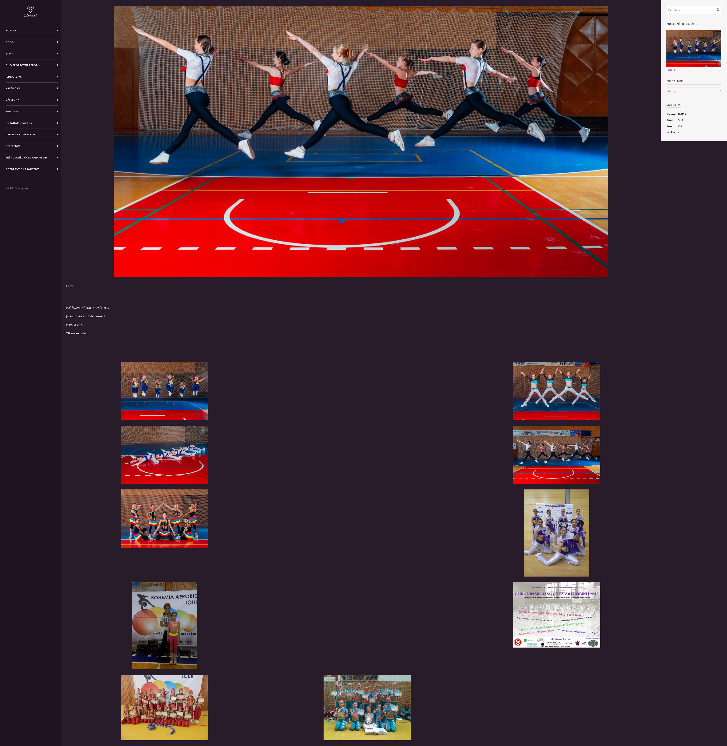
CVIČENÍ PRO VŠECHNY (21, 134)
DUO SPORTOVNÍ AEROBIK (23, 65)
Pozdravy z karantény (22, 169)
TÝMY (9, 53)
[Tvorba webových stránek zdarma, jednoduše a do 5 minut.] (27, 188)
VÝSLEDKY (12, 99)
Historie (670, 69)
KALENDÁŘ (13, 88)
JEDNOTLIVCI (14, 76)
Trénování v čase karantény (27, 157)
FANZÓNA (12, 111)
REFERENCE (13, 146)
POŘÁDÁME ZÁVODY (19, 123)
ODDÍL (10, 42)
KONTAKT (12, 30)
